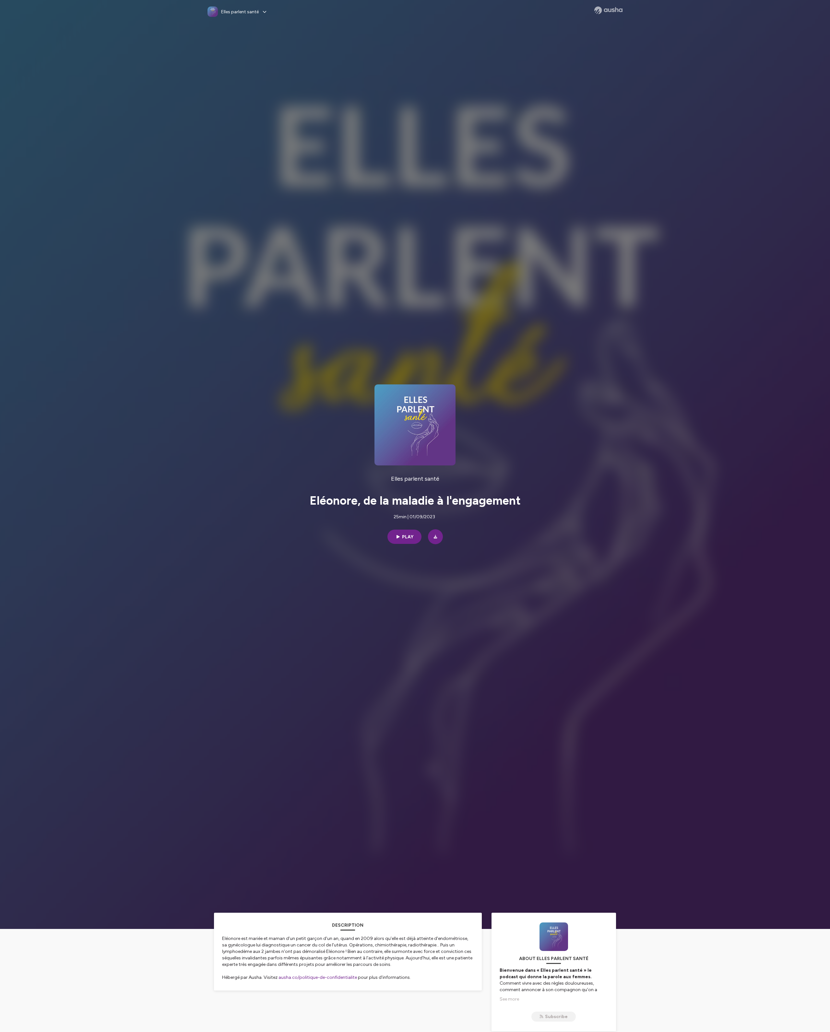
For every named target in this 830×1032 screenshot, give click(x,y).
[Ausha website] (608, 10)
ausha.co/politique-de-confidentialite (318, 977)
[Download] (435, 536)
